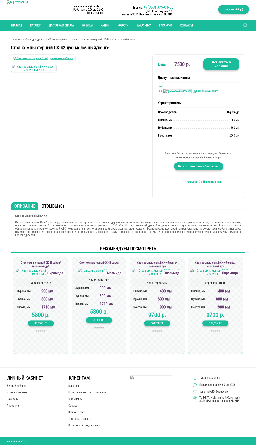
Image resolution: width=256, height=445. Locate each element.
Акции (105, 25)
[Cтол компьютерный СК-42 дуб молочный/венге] (43, 58)
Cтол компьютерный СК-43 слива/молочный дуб (41, 264)
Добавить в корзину (221, 64)
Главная (15, 39)
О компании (75, 399)
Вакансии (165, 25)
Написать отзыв (212, 181)
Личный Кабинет (16, 385)
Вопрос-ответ (76, 412)
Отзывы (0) (53, 206)
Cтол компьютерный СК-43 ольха (99, 262)
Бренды (87, 25)
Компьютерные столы (62, 39)
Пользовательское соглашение (87, 392)
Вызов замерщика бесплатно (198, 166)
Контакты (186, 25)
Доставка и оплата (61, 25)
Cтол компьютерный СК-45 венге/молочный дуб (157, 264)
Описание (24, 206)
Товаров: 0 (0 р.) (233, 9)
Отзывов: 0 (193, 181)
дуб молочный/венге (205, 91)
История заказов (17, 392)
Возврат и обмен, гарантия (84, 425)
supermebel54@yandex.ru (214, 391)
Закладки (12, 399)
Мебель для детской (35, 39)
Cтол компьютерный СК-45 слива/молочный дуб (215, 264)
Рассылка (13, 405)
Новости (123, 25)
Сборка (72, 405)
